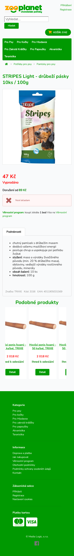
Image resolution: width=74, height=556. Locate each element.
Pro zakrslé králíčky (15, 49)
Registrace (65, 9)
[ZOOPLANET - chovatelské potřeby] (23, 9)
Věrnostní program (23, 461)
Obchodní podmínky (24, 465)
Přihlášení (66, 5)
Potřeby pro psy (23, 64)
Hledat (11, 25)
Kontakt (17, 472)
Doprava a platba (22, 453)
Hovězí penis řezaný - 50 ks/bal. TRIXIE (42, 346)
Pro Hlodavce (39, 42)
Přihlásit (17, 491)
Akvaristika (55, 49)
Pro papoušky (38, 49)
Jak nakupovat (20, 457)
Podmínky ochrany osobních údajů (32, 469)
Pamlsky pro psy (46, 64)
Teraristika (10, 56)
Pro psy (8, 42)
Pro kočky (22, 42)
